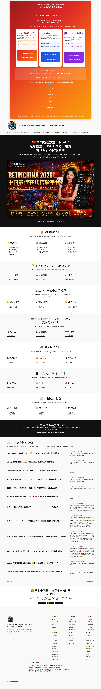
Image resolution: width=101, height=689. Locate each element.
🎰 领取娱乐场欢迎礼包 (74, 57)
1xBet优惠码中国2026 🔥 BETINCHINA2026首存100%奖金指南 (30, 462)
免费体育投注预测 (69, 279)
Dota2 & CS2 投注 (41, 362)
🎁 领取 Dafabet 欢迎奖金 (27, 55)
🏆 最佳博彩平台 (40, 221)
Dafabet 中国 (50, 94)
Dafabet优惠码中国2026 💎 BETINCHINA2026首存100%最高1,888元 (32, 471)
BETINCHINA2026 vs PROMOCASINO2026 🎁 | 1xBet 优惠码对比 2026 (34, 479)
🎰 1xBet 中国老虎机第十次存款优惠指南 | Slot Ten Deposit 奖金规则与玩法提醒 (36, 536)
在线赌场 (11, 412)
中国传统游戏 (71, 414)
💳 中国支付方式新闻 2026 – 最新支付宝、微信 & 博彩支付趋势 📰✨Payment (82, 553)
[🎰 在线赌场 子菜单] (49, 132)
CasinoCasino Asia (51, 113)
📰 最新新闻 (59, 603)
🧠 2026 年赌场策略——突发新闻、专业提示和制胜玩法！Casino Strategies (82, 540)
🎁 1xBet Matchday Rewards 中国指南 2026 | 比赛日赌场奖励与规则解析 (33, 521)
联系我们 (62, 432)
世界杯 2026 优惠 (43, 251)
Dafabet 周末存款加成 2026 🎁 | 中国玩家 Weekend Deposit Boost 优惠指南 (34, 572)
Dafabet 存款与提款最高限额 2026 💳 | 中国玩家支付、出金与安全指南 (32, 563)
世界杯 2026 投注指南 (12, 279)
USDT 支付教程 (13, 308)
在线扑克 (70, 412)
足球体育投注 (71, 247)
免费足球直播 (71, 249)
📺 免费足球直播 (60, 221)
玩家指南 (56, 432)
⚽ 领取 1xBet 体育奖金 (50, 57)
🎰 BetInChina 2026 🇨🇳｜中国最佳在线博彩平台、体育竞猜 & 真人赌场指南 (41, 125)
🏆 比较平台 (50, 603)
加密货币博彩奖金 (72, 306)
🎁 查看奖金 (42, 603)
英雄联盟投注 (10, 362)
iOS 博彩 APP (68, 387)
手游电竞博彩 (68, 362)
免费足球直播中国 (40, 279)
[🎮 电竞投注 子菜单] (40, 132)
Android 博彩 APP (41, 387)
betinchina (81, 451)
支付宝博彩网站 (11, 336)
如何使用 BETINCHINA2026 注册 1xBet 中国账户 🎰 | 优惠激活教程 (32, 488)
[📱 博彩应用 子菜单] (79, 132)
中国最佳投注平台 (14, 247)
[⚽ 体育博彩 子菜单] (31, 132)
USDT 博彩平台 (13, 306)
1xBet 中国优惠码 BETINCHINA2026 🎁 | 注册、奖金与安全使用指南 (32, 497)
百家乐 (40, 414)
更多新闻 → (90, 581)
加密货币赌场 (42, 308)
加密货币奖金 (42, 249)
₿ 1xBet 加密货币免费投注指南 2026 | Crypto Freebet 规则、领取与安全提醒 (34, 551)
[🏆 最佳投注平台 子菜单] (22, 132)
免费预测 (41, 253)
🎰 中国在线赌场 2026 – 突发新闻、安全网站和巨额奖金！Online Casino (82, 522)
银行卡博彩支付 (69, 336)
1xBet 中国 (50, 88)
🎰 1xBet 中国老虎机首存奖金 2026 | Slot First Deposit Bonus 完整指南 (33, 507)
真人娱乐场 (12, 414)
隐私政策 (50, 432)
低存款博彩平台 (13, 251)
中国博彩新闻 (71, 253)
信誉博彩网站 (12, 249)
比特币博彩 (41, 306)
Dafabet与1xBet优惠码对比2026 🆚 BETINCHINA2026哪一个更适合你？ (34, 453)
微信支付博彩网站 (40, 336)
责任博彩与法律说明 (42, 432)
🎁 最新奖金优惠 (50, 221)
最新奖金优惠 (71, 308)
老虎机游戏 (41, 412)
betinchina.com (14, 681)
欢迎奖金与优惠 (43, 247)
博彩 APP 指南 (10, 387)
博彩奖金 (50, 101)
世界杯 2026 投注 (50, 107)
